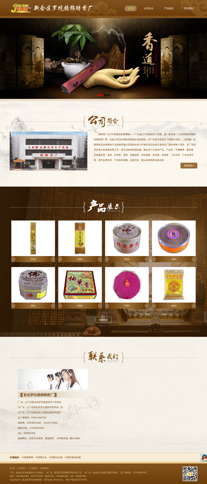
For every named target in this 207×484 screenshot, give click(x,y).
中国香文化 (41, 457)
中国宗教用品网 (73, 457)
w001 (174, 305)
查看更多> (189, 165)
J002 (173, 259)
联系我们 (189, 8)
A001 (80, 259)
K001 (127, 259)
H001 (80, 305)
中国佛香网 (27, 457)
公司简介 (149, 8)
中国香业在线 (56, 457)
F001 (127, 305)
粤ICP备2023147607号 (76, 480)
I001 (33, 305)
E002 (33, 259)
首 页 (130, 8)
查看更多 (103, 320)
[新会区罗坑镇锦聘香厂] (52, 15)
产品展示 (169, 8)
